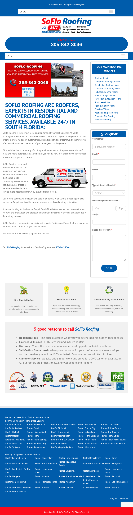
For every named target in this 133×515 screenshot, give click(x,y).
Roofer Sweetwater (36, 447)
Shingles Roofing (103, 119)
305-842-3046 (66, 44)
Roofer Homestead (60, 432)
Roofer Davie (111, 458)
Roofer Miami (33, 435)
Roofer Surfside (12, 447)
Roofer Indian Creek (87, 432)
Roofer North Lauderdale (70, 476)
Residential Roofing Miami (107, 85)
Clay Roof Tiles (102, 109)
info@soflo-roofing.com (74, 4)
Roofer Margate (12, 476)
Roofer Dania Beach (92, 458)
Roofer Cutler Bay (13, 428)
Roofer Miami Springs (37, 439)
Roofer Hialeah (12, 432)
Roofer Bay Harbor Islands (63, 424)
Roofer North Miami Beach (113, 439)
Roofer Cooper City (43, 458)
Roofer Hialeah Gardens (38, 432)
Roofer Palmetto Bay (36, 443)
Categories (113, 498)
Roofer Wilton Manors (15, 491)
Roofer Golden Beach (111, 428)
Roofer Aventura (13, 424)
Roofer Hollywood (113, 463)
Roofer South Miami (87, 443)
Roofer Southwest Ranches (18, 487)
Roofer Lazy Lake (91, 470)
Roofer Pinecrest (59, 443)
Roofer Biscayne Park (87, 424)
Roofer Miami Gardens (88, 435)
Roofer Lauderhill (67, 470)
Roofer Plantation (67, 481)
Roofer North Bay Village (62, 439)
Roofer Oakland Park (92, 476)
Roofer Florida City (86, 428)
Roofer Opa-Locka (13, 443)
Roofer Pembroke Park (15, 481)
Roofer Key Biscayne (110, 432)
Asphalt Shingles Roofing (106, 112)
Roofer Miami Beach (60, 435)
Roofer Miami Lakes (110, 435)
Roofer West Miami (86, 447)
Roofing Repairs (102, 78)
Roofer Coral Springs (68, 458)
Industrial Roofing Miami (106, 91)
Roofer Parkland (112, 476)
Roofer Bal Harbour (36, 424)
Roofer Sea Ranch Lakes (116, 481)
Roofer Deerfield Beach (16, 463)
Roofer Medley (12, 435)
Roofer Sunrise (42, 487)
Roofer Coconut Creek (15, 458)
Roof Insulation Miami (105, 105)
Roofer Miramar (42, 476)
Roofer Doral (33, 428)
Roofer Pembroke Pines (46, 481)
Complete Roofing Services (107, 81)
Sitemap (124, 498)
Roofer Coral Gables (110, 424)
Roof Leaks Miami (103, 102)
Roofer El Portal (58, 428)
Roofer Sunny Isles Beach (113, 443)
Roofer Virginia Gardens (62, 447)
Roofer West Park (90, 487)
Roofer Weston (112, 487)
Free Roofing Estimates (105, 95)
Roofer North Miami (87, 439)
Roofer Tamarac (66, 487)
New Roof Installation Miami (108, 98)
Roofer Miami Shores (15, 439)
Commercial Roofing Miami (107, 88)
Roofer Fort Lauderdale (46, 463)
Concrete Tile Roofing (105, 116)
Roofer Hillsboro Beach (93, 463)
